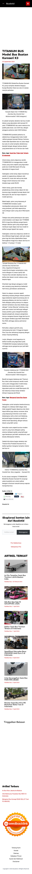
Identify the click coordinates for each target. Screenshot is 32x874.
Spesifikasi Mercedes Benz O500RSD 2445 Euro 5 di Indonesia (15, 653)
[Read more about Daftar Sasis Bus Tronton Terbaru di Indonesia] (16, 617)
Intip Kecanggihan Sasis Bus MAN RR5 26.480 (15, 679)
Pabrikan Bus (8, 581)
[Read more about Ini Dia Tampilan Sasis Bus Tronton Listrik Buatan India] (16, 566)
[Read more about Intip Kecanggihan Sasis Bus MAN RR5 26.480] (16, 669)
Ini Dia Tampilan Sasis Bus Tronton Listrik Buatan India (15, 577)
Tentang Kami (16, 848)
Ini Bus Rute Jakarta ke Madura (12, 790)
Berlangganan (23, 532)
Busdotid (10, 3)
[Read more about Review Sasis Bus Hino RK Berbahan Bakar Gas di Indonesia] (16, 694)
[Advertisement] (16, 24)
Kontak (16, 850)
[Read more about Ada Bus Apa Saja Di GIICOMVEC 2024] (16, 593)
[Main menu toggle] (28, 4)
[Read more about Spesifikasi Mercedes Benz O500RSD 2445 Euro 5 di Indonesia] (16, 642)
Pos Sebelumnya (16, 543)
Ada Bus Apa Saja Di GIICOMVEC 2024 (12, 603)
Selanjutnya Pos (16, 547)
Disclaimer (16, 861)
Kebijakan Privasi (16, 856)
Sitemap (16, 853)
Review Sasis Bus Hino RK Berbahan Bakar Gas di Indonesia (15, 704)
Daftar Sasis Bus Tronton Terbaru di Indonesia (14, 627)
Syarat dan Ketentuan (16, 859)
